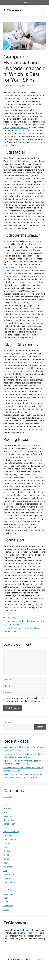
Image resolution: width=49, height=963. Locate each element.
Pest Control (9, 882)
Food (5, 847)
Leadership (8, 874)
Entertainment (9, 839)
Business (7, 816)
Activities (7, 796)
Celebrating (8, 820)
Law (5, 870)
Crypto (6, 828)
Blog (5, 812)
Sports (6, 898)
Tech (5, 902)
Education (8, 835)
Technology (11, 617)
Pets (5, 886)
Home (6, 859)
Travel (6, 909)
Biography (8, 808)
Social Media (9, 894)
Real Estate (8, 890)
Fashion (7, 843)
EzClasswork (12, 10)
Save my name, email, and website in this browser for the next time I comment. (25, 699)
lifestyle (6, 878)
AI (4, 800)
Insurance (7, 867)
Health (6, 855)
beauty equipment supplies (15, 128)
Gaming (6, 851)
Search (6, 722)
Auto (5, 804)
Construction (9, 824)
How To (6, 863)
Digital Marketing (11, 832)
